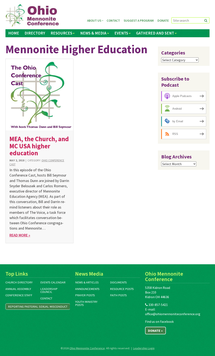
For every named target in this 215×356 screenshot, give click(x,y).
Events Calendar (53, 282)
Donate (163, 21)
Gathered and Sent (155, 33)
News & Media (93, 33)
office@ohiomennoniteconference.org (172, 314)
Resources (61, 33)
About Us (94, 21)
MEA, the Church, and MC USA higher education (39, 146)
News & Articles (87, 282)
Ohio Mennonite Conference (87, 348)
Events (121, 33)
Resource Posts (122, 289)
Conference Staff (18, 295)
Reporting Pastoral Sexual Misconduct (37, 306)
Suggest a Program (139, 21)
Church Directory (19, 282)
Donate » (155, 330)
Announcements (87, 289)
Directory (35, 33)
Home (13, 33)
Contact (113, 21)
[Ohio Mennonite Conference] (32, 15)
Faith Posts (118, 295)
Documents (118, 282)
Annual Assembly (18, 289)
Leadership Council (49, 290)
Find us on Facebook (159, 321)
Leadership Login (144, 348)
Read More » (19, 235)
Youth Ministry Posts (86, 303)
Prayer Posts (85, 295)
